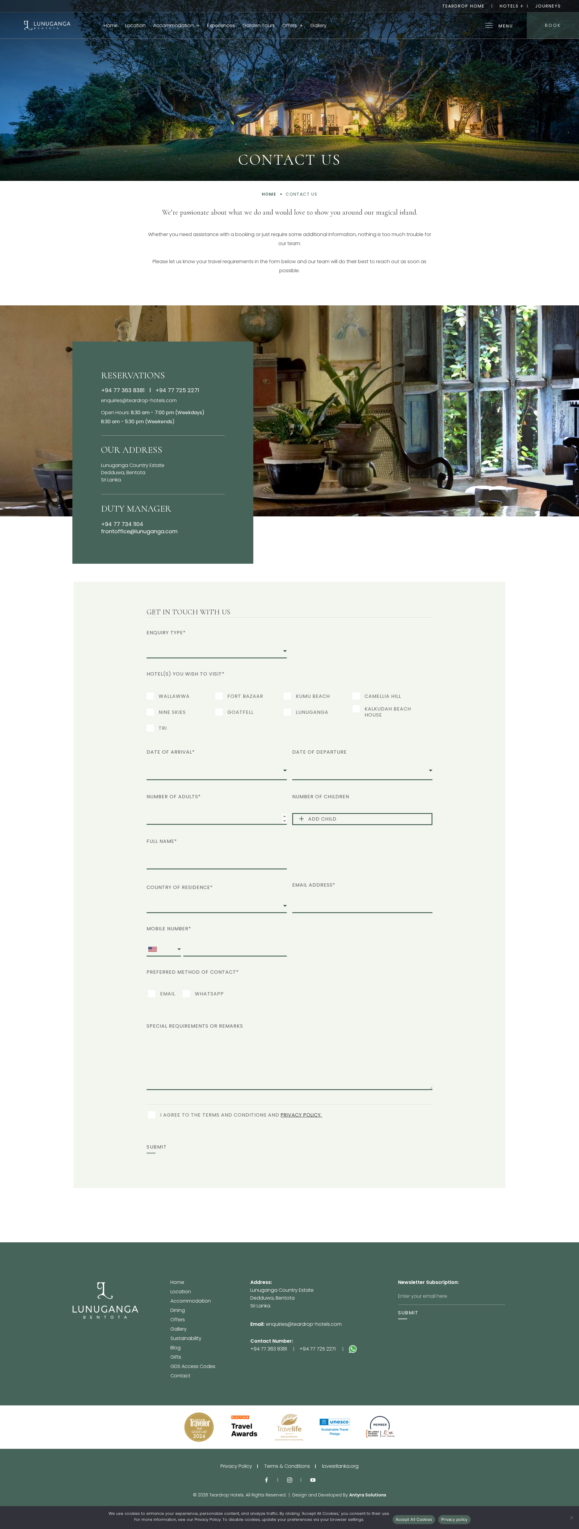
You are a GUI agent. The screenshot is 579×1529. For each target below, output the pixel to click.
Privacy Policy (236, 1466)
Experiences (221, 25)
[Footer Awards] (199, 1427)
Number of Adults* (174, 796)
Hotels (509, 6)
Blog (175, 1348)
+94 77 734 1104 (122, 524)
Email (167, 994)
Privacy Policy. (301, 1115)
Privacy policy (454, 1519)
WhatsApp (209, 994)
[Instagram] (289, 1479)
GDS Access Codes (192, 1367)
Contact (180, 1375)
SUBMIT (408, 1313)
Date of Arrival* (171, 752)
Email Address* (313, 885)
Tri (163, 728)
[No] (571, 1518)
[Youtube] (312, 1479)
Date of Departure (319, 752)
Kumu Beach (313, 696)
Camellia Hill (383, 696)
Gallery (318, 25)
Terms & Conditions (287, 1466)
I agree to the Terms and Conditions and (241, 1115)
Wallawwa (174, 696)
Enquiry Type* (166, 632)
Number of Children (320, 796)
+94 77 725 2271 (177, 390)
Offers (289, 25)
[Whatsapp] (373, 1349)
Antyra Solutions (367, 1495)
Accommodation (173, 25)
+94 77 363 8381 (122, 390)
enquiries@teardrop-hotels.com (139, 400)
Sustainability (185, 1339)
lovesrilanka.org (340, 1466)
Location (135, 25)
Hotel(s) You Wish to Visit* (186, 674)
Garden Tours (258, 25)
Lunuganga (312, 712)
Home (111, 25)
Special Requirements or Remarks (195, 1026)
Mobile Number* (169, 929)
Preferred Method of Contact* (193, 972)
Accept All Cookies (414, 1519)
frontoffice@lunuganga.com (139, 531)
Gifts (175, 1357)
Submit (157, 1147)
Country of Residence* (180, 887)
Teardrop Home (463, 6)
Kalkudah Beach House (388, 712)
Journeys (548, 6)
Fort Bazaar (245, 696)
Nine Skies (172, 712)
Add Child (322, 818)
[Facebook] (266, 1479)
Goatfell (240, 712)
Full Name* (162, 841)
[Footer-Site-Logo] (121, 1329)
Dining (177, 1311)
